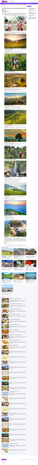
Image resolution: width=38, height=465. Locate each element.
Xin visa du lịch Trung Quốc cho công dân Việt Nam (30, 268)
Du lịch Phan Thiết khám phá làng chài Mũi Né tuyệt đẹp (31, 280)
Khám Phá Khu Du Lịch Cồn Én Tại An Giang (18, 280)
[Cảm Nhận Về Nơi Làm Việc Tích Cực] (5, 393)
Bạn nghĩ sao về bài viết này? (6, 243)
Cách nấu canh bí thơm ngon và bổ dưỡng (14, 324)
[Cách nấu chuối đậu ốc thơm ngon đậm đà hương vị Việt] (5, 305)
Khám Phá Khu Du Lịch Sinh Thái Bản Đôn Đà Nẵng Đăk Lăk (7, 256)
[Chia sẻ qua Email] (2, 12)
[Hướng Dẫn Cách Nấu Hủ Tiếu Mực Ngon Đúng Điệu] (5, 336)
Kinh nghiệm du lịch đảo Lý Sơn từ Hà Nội (30, 256)
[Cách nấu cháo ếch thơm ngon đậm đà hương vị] (5, 316)
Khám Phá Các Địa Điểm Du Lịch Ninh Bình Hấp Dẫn (7, 280)
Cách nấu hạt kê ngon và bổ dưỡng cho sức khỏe (15, 298)
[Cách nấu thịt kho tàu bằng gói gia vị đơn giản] (5, 321)
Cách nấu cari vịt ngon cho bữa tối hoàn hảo (14, 329)
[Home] (2, 8)
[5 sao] (12, 243)
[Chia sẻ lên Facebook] (2, 10)
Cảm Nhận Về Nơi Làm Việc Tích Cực (13, 391)
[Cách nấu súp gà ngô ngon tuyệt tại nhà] (5, 347)
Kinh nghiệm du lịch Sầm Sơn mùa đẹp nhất (6, 292)
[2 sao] (10, 243)
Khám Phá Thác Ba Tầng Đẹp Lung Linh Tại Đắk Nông (18, 268)
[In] (2, 13)
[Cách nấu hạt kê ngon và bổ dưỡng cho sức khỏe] (5, 300)
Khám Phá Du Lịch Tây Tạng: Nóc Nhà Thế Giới (7, 268)
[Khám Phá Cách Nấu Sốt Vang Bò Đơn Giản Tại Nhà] (5, 311)
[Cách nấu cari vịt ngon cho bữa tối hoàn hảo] (5, 331)
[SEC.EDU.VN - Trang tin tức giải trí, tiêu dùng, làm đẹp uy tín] (4, 1)
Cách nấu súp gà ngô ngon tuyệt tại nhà (13, 345)
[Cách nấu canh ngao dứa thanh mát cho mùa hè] (5, 342)
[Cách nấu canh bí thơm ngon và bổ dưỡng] (5, 326)
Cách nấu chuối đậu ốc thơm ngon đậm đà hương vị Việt (15, 303)
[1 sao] (9, 243)
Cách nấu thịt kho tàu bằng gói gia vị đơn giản (14, 319)
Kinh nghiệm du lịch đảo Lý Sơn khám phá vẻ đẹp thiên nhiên (19, 256)
